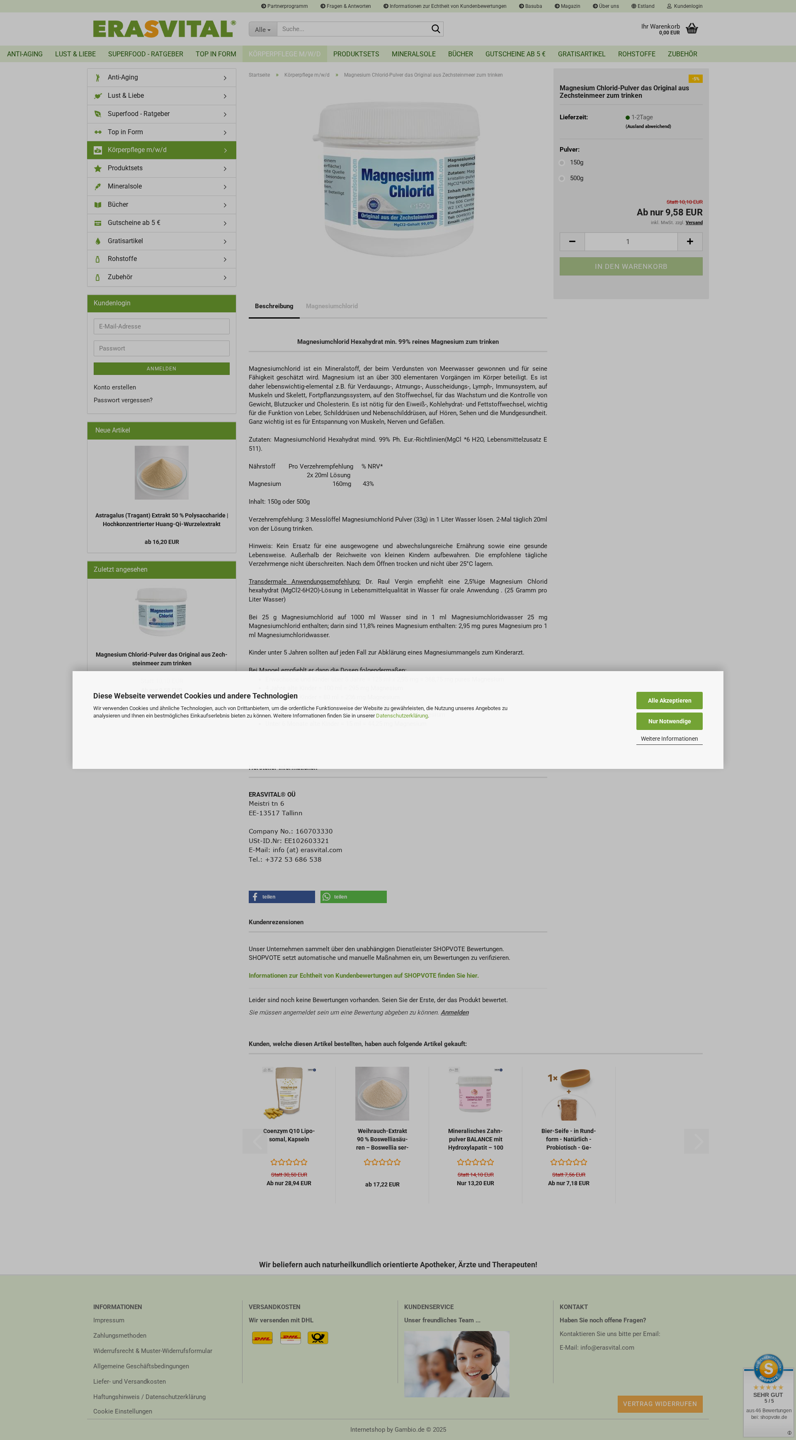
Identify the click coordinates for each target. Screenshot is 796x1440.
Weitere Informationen (669, 738)
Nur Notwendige (669, 721)
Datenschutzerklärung (402, 716)
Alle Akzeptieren (670, 700)
